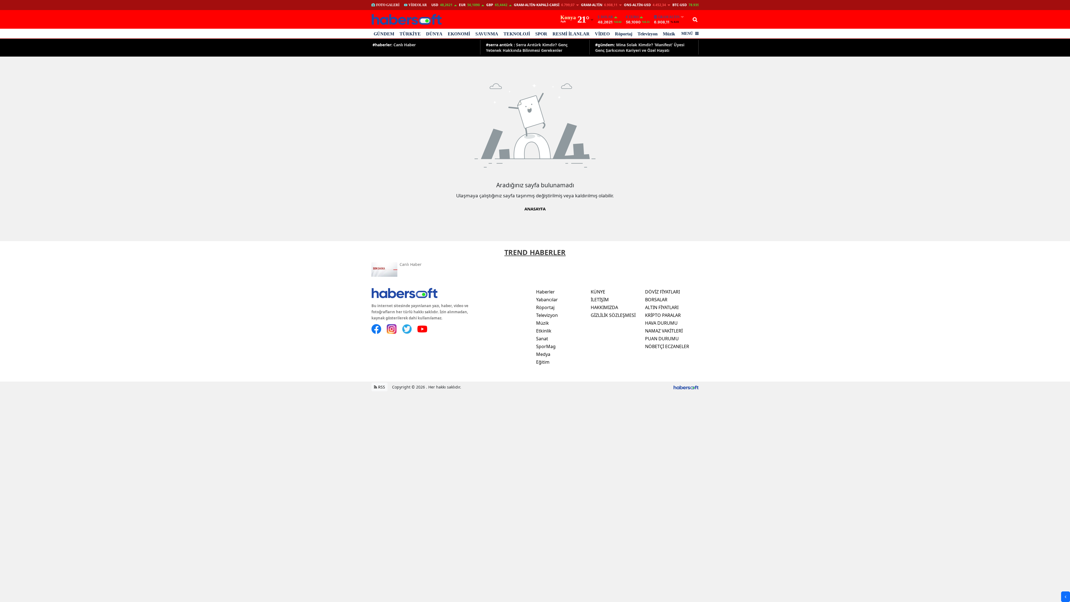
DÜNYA (434, 33)
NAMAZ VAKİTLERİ (664, 331)
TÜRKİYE (410, 33)
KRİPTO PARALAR (663, 315)
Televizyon (648, 33)
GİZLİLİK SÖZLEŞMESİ (613, 315)
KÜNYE (598, 292)
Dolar (607, 17)
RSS (381, 387)
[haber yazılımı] (686, 387)
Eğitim (542, 362)
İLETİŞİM (600, 300)
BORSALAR (656, 300)
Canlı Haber (394, 44)
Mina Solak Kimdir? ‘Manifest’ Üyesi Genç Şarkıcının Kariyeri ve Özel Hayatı (639, 47)
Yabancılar (547, 300)
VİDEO (602, 33)
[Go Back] (1065, 596)
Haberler (545, 292)
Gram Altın (669, 17)
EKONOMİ (459, 33)
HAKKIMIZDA (604, 307)
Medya (543, 354)
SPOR (541, 33)
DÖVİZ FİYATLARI (662, 292)
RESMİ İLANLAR (571, 33)
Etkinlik (543, 331)
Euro (634, 17)
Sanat (542, 339)
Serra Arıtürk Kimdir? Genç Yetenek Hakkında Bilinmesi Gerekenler (527, 47)
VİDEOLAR (417, 5)
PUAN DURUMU (662, 339)
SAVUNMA (486, 33)
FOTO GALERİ (388, 5)
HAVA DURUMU (661, 323)
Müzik (669, 33)
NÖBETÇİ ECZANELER (667, 346)
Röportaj (623, 33)
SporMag (546, 346)
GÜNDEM (384, 33)
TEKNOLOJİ (517, 33)
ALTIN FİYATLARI (662, 307)
